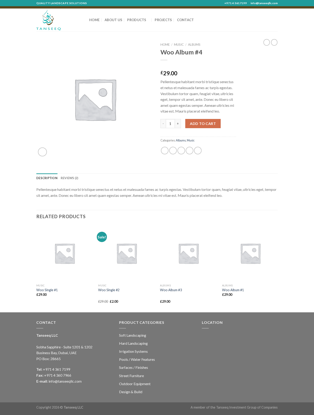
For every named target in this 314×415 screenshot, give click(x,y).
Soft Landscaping (132, 335)
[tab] (46, 178)
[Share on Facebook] (164, 150)
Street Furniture (131, 375)
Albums (194, 44)
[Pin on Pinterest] (189, 150)
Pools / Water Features (137, 359)
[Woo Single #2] (126, 253)
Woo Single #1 (47, 290)
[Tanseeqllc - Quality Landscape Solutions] (59, 19)
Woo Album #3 (171, 290)
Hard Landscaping (133, 343)
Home (94, 20)
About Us (113, 20)
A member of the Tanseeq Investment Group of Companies (234, 407)
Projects (163, 20)
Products (136, 20)
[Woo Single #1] (64, 253)
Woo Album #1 (233, 290)
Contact (185, 20)
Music (179, 44)
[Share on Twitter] (173, 150)
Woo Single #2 (109, 290)
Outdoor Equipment (135, 383)
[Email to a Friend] (181, 150)
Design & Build (130, 392)
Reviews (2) (69, 178)
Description (46, 178)
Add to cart (203, 123)
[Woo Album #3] (188, 253)
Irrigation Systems (133, 351)
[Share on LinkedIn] (198, 150)
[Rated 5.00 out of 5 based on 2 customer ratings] (198, 66)
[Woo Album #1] (250, 253)
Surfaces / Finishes (133, 367)
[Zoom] (42, 151)
